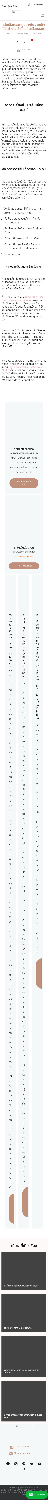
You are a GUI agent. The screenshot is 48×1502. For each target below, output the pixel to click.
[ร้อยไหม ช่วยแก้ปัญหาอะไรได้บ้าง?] (24, 1309)
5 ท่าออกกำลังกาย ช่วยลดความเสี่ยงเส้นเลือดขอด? (23, 1416)
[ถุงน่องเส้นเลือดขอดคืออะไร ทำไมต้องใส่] (10, 593)
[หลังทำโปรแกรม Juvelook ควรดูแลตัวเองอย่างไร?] (24, 1351)
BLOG (8, 33)
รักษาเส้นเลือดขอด (24, 449)
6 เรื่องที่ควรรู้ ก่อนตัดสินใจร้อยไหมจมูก (21, 1286)
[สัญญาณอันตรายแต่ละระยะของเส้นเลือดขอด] (23, 593)
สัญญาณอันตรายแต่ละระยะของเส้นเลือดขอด (23, 647)
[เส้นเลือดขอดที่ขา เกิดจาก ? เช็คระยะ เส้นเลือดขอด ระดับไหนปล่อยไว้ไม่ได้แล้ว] (37, 593)
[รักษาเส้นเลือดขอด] (23, 424)
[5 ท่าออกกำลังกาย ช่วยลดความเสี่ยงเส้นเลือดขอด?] (24, 1395)
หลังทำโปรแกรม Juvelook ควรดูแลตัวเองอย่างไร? (22, 1371)
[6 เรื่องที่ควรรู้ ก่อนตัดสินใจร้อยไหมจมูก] (24, 1266)
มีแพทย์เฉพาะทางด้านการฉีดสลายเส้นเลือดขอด (22, 298)
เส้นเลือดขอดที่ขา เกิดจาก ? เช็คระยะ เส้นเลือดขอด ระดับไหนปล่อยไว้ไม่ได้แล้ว (37, 668)
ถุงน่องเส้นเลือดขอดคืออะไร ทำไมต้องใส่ (10, 640)
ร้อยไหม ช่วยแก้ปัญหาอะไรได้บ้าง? (18, 1328)
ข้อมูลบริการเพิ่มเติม (24, 483)
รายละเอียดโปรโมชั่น (23, 565)
